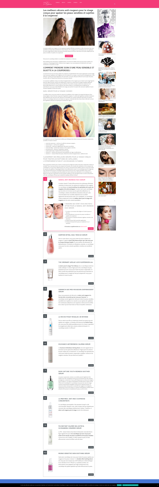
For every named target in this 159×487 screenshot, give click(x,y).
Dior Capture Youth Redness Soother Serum (74, 373)
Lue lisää (91, 228)
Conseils (75, 2)
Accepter (119, 485)
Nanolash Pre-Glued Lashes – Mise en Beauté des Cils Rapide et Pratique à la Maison (106, 69)
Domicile (58, 2)
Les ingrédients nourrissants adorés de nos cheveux (106, 165)
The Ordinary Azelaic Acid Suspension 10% (75, 262)
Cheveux (69, 2)
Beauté (63, 2)
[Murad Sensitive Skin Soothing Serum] (50, 462)
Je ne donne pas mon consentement (130, 485)
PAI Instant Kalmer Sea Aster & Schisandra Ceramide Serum (71, 427)
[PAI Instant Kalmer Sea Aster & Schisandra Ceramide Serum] (50, 435)
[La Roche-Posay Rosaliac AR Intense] (50, 326)
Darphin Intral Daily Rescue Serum (72, 235)
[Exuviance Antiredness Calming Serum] (50, 353)
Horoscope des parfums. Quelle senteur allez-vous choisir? (106, 195)
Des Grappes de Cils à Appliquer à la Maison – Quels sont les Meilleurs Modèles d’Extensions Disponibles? (106, 179)
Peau (81, 2)
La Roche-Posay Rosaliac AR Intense (73, 317)
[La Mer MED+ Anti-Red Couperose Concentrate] (50, 408)
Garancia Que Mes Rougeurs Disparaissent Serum (76, 291)
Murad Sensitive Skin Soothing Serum (74, 453)
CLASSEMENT (69, 56)
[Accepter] (157, 485)
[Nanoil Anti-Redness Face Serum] (50, 189)
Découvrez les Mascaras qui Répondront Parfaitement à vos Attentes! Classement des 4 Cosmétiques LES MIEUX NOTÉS (107, 148)
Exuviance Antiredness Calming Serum (74, 344)
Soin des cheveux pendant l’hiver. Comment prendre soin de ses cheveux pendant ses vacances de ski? (106, 86)
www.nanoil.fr (84, 226)
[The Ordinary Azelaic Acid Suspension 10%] (50, 271)
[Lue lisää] (54, 211)
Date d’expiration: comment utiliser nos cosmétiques (106, 54)
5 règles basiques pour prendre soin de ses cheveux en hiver (106, 131)
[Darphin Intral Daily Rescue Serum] (50, 244)
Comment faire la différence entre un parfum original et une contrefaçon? (106, 116)
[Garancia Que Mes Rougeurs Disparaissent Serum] (50, 299)
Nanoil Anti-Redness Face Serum (72, 180)
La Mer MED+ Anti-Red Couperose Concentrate (71, 400)
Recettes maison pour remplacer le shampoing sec (105, 101)
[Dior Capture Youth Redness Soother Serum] (50, 380)
